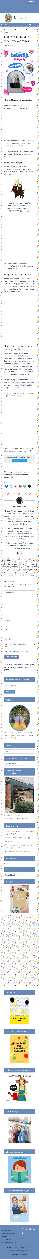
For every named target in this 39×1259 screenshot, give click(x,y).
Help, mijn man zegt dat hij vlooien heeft (9, 564)
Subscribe (9, 691)
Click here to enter (19, 461)
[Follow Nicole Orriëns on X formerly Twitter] (21, 553)
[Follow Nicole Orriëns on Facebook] (17, 553)
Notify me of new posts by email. (19, 651)
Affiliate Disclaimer (19, 1254)
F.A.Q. (30, 1247)
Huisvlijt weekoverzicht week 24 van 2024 (29, 565)
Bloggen (7, 32)
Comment (9, 593)
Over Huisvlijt (12, 1247)
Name (8, 620)
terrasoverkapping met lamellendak (17, 818)
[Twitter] (26, 1229)
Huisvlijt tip (8, 841)
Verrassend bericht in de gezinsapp (17, 838)
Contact (23, 1247)
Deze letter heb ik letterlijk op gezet (17, 851)
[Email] (22, 1233)
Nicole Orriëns (19, 506)
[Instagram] (30, 1229)
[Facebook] (22, 1229)
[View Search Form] (30, 25)
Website (8, 639)
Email (8, 630)
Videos (6, 863)
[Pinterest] (33, 1229)
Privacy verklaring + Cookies (19, 1251)
